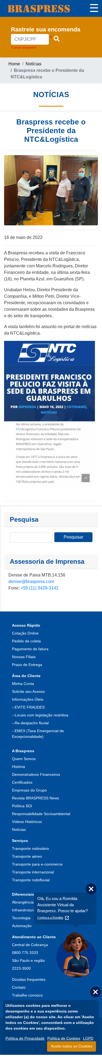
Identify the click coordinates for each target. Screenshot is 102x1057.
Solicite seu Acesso (28, 691)
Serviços (20, 840)
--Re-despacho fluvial (30, 723)
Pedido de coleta (26, 641)
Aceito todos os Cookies (71, 1046)
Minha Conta (23, 683)
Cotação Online (25, 633)
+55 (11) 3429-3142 (39, 588)
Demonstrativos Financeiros (36, 774)
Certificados (22, 782)
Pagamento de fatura (30, 649)
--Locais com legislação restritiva (40, 715)
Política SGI (22, 806)
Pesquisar (73, 537)
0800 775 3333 (25, 952)
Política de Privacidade (25, 1038)
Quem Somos (24, 759)
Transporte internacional (33, 872)
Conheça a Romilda (50, 917)
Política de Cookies (63, 1038)
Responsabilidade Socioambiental (41, 814)
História (18, 766)
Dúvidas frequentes (28, 979)
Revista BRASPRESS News (35, 798)
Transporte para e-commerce (37, 864)
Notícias (33, 64)
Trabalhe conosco (27, 995)
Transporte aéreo (27, 856)
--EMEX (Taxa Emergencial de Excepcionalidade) (38, 734)
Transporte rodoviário (30, 848)
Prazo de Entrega (27, 664)
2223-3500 (21, 968)
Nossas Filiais (24, 657)
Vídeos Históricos (27, 821)
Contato (19, 987)
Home (14, 64)
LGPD (88, 1038)
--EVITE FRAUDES (28, 707)
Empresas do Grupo (29, 790)
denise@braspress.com (31, 581)
